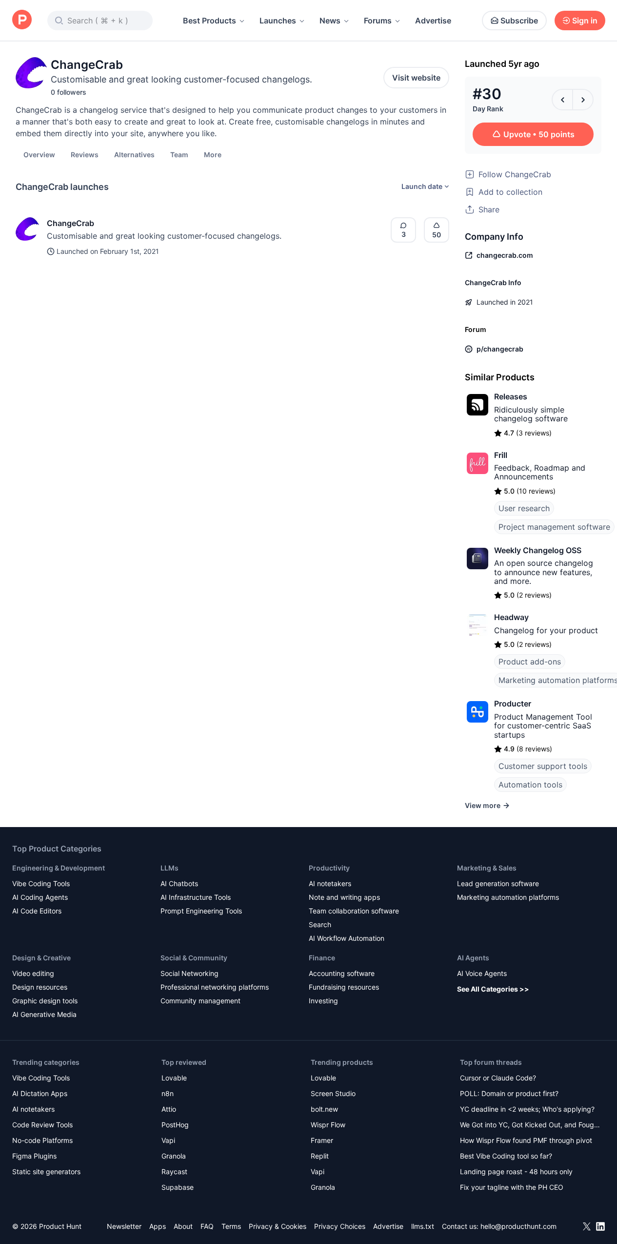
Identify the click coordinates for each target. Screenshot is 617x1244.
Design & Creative (41, 958)
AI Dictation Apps (39, 1093)
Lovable (174, 1078)
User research (524, 508)
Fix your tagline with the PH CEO (511, 1187)
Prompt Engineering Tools (201, 911)
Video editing (33, 973)
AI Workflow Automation (346, 938)
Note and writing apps (344, 897)
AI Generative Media (44, 1014)
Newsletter (124, 1226)
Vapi (168, 1140)
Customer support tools (542, 766)
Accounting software (342, 973)
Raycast (174, 1171)
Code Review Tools (42, 1124)
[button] (212, 154)
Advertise (433, 20)
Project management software (554, 527)
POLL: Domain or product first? (509, 1093)
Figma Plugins (34, 1156)
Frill (500, 455)
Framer (322, 1140)
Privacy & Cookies (277, 1226)
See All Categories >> (493, 989)
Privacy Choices (339, 1226)
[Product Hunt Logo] (22, 20)
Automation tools (530, 784)
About (183, 1226)
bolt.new (324, 1109)
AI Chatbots (179, 883)
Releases (510, 396)
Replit (320, 1156)
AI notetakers (330, 883)
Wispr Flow (328, 1124)
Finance (322, 958)
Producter (512, 703)
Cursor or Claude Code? (498, 1078)
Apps (157, 1226)
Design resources (39, 987)
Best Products (209, 20)
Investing (323, 1000)
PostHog (175, 1124)
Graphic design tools (45, 1000)
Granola (173, 1156)
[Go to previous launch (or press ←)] (562, 99)
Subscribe (519, 20)
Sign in (584, 20)
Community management (200, 1000)
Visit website (416, 78)
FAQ (207, 1226)
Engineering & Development (58, 868)
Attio (168, 1109)
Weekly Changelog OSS (537, 550)
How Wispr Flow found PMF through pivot (526, 1140)
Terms (231, 1226)
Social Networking (189, 973)
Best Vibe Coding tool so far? (506, 1156)
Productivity (329, 868)
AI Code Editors (36, 911)
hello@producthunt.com (518, 1226)
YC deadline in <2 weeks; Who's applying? (527, 1109)
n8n (167, 1093)
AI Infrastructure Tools (195, 897)
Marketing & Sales (487, 868)
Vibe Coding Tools (41, 883)
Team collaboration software (354, 911)
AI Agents (473, 958)
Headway (511, 617)
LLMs (169, 868)
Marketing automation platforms (508, 897)
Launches (277, 20)
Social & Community (193, 958)
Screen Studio (333, 1093)
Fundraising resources (344, 987)
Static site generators (46, 1171)
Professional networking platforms (214, 987)
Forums (378, 20)
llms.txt (422, 1226)
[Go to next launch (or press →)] (583, 99)
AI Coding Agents (40, 897)
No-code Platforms (42, 1140)
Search (320, 924)
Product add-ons (529, 661)
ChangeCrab (70, 223)
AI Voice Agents (482, 973)
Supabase (177, 1187)
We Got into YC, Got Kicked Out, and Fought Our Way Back (530, 1125)
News (329, 20)
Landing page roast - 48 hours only (516, 1171)
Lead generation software (498, 883)
